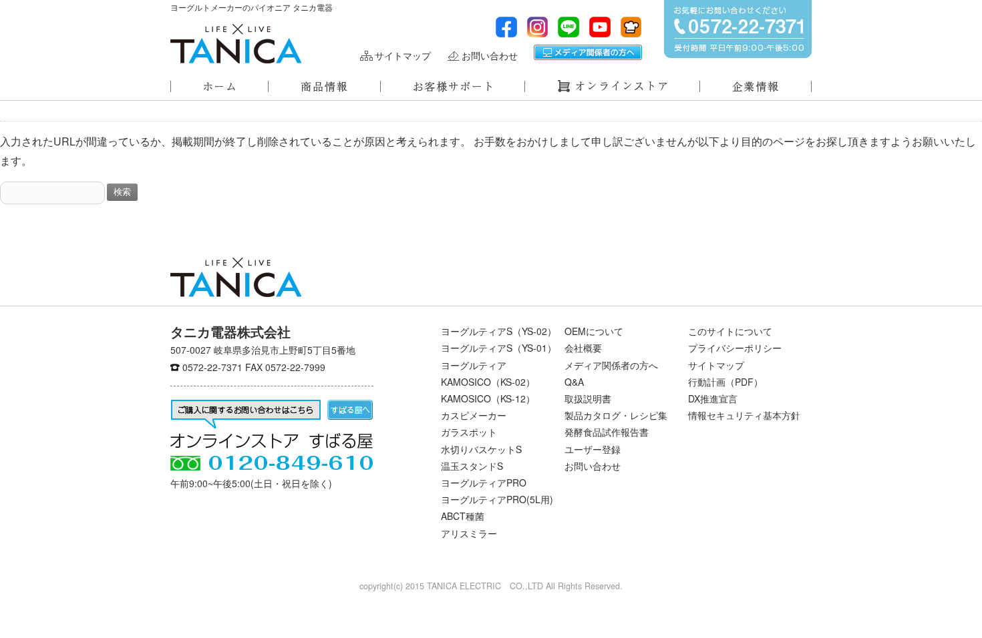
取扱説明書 (587, 398)
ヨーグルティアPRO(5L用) (497, 499)
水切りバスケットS (481, 449)
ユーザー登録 (592, 449)
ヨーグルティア (473, 365)
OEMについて (593, 331)
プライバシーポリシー (735, 347)
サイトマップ (403, 56)
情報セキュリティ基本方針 (744, 415)
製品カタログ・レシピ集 (615, 415)
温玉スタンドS (472, 465)
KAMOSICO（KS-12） (488, 398)
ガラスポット (469, 431)
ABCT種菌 (462, 516)
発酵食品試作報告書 (606, 431)
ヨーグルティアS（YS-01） (498, 347)
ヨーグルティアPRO (483, 482)
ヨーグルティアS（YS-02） (498, 331)
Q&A (574, 381)
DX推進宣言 (713, 398)
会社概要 (583, 347)
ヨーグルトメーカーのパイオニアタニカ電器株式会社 (235, 43)
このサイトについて (730, 331)
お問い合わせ (490, 56)
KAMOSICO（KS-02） (488, 381)
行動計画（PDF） (725, 381)
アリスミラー (469, 533)
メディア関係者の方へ (588, 52)
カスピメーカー (473, 415)
